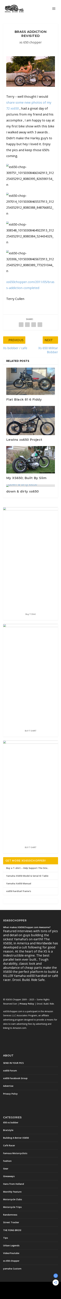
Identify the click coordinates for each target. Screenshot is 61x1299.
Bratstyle (8, 1130)
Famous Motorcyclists (15, 1153)
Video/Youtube (11, 1253)
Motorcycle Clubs (12, 1199)
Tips (5, 1237)
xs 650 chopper (30, 42)
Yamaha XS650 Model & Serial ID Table (27, 875)
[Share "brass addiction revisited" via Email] (40, 325)
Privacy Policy (27, 1003)
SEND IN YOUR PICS (13, 1062)
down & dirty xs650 (22, 491)
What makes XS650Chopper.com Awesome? (27, 927)
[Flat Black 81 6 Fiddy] (30, 381)
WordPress (30, 1289)
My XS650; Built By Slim (26, 478)
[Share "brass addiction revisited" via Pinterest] (33, 325)
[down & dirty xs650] (30, 485)
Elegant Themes (29, 1286)
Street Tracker (11, 1222)
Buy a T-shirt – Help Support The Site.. (27, 868)
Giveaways (9, 1176)
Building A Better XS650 (16, 1137)
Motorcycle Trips (12, 1207)
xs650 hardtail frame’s (18, 891)
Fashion (7, 1160)
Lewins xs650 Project (24, 440)
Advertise (8, 1085)
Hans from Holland (13, 1183)
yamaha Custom (12, 1268)
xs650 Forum (10, 1070)
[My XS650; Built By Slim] (30, 459)
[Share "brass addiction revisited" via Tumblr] (27, 325)
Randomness (10, 1214)
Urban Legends (11, 1245)
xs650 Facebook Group (15, 1078)
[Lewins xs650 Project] (30, 420)
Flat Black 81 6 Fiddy (24, 399)
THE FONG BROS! (12, 1230)
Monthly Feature (12, 1191)
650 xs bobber (10, 1122)
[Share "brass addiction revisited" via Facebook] (21, 325)
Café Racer (9, 1145)
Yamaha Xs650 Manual (18, 883)
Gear (5, 1168)
